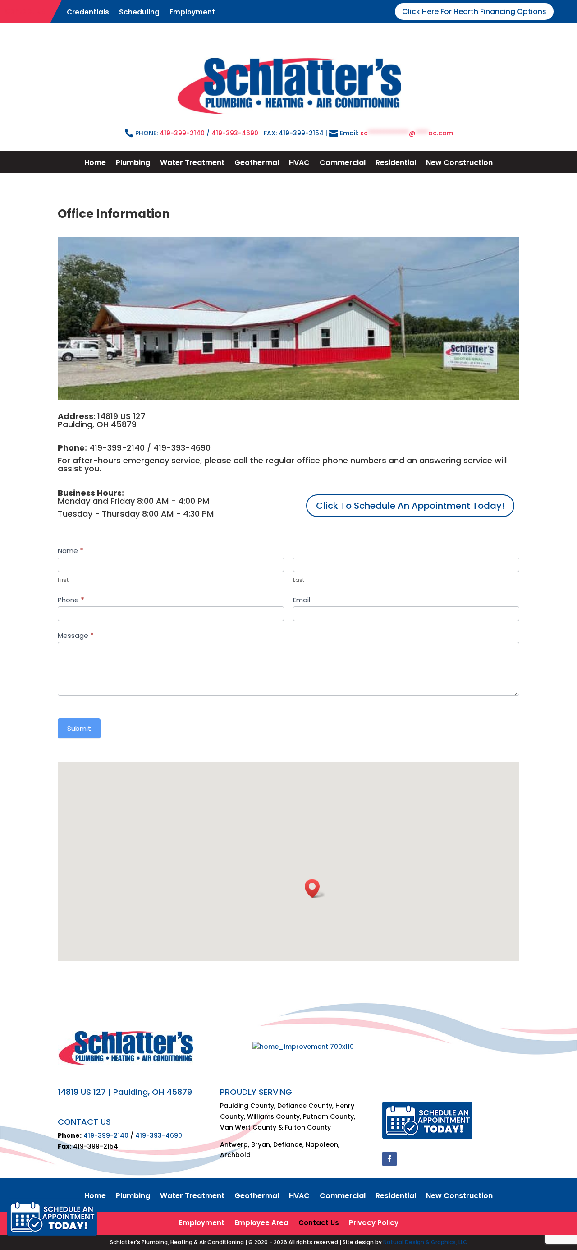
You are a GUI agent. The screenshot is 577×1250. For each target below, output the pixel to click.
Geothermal (256, 164)
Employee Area (261, 1223)
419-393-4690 (234, 133)
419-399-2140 (182, 133)
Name (70, 550)
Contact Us (25, 10)
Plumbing (133, 164)
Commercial (343, 164)
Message (76, 635)
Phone (71, 599)
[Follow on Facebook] (389, 1159)
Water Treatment (192, 164)
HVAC (299, 164)
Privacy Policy (373, 1223)
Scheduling (139, 13)
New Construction (459, 164)
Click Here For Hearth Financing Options (474, 11)
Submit (79, 728)
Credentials (88, 13)
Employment (192, 13)
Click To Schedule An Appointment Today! (410, 505)
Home (95, 164)
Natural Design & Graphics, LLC (425, 1242)
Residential (396, 164)
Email (301, 599)
